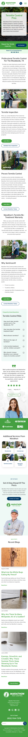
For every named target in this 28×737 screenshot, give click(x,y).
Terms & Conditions (7, 730)
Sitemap (20, 732)
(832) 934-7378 (14, 718)
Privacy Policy (17, 730)
